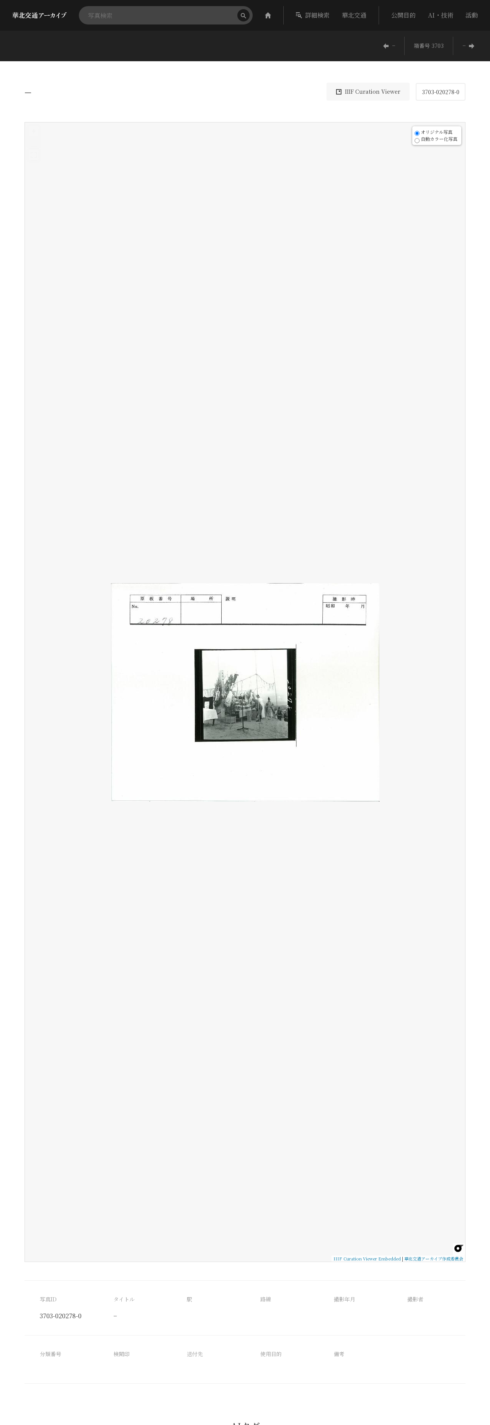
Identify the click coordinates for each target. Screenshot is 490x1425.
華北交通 (354, 15)
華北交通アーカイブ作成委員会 (433, 1258)
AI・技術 (440, 15)
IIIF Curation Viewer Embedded (367, 1258)
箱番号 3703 (429, 45)
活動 (472, 15)
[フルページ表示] (34, 155)
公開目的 (403, 15)
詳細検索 (317, 15)
